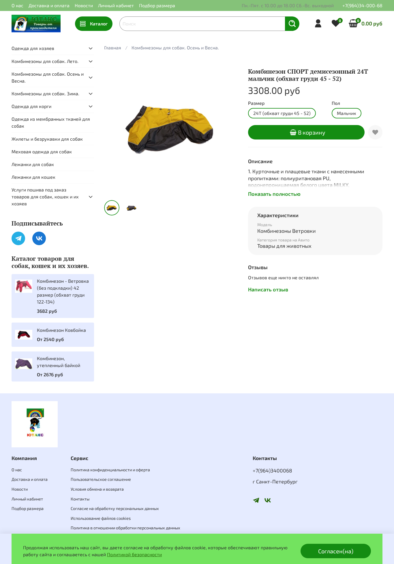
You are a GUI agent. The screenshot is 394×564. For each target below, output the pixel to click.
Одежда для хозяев (33, 48)
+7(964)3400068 (272, 470)
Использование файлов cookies (101, 518)
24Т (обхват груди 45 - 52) (282, 113)
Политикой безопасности (134, 554)
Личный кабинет (116, 5)
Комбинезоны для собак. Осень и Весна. (175, 47)
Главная (112, 47)
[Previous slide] (113, 128)
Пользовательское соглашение (101, 479)
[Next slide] (230, 128)
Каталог (99, 23)
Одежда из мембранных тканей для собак (51, 122)
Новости (84, 5)
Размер (256, 103)
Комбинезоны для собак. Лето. (45, 61)
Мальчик (346, 113)
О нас (17, 5)
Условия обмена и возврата (97, 489)
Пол (336, 103)
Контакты (80, 498)
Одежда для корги (31, 106)
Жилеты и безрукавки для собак (47, 139)
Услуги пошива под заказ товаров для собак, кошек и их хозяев (45, 196)
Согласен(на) (335, 551)
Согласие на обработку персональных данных (115, 508)
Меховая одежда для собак (42, 151)
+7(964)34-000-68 (362, 5)
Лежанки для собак (33, 164)
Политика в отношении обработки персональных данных (125, 527)
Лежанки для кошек (33, 177)
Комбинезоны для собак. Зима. (45, 93)
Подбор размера (157, 5)
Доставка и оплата (49, 5)
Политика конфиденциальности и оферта (110, 469)
